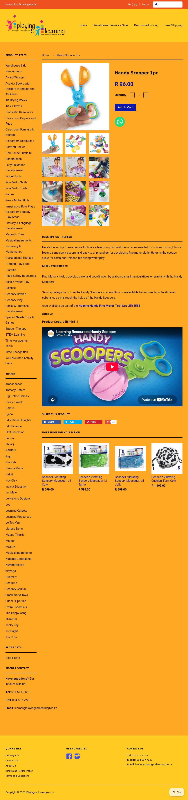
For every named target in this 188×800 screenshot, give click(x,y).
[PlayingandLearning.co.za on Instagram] (77, 757)
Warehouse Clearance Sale (110, 25)
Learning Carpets (16, 510)
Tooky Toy (12, 625)
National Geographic (18, 559)
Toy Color (12, 637)
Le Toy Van (13, 522)
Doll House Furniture (19, 153)
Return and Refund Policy (19, 770)
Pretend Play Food (18, 264)
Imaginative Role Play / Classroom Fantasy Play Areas (20, 212)
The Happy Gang (16, 613)
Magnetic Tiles (15, 234)
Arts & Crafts (14, 106)
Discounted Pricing (146, 25)
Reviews (67, 237)
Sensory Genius (16, 589)
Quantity (120, 95)
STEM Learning (15, 334)
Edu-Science (14, 426)
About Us (11, 765)
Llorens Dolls (14, 528)
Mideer (10, 541)
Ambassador (14, 384)
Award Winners (15, 77)
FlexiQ (10, 444)
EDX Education (15, 432)
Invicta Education (16, 486)
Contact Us (12, 760)
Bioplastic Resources (19, 112)
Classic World (14, 402)
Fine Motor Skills (16, 182)
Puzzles (11, 270)
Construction (14, 159)
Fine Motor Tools (16, 188)
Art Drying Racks (16, 100)
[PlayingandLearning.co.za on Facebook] (69, 757)
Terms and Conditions (17, 775)
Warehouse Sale (16, 65)
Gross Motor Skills (18, 200)
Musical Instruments (19, 240)
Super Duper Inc (16, 601)
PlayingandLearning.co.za (40, 792)
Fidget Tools (14, 176)
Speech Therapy (16, 328)
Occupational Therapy (19, 257)
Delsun (10, 408)
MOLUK (10, 547)
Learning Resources (18, 516)
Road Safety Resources (21, 276)
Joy (8, 504)
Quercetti (11, 577)
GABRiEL (11, 450)
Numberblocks (15, 565)
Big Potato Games (17, 396)
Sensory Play (14, 300)
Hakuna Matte (14, 468)
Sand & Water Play (17, 282)
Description (50, 237)
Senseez (11, 583)
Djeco (9, 414)
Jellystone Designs (18, 498)
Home (83, 25)
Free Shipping (173, 25)
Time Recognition (17, 352)
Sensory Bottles (16, 294)
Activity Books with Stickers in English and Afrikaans (20, 89)
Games (10, 194)
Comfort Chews (16, 147)
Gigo (8, 456)
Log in (145, 4)
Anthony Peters (15, 390)
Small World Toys (17, 595)
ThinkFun (11, 619)
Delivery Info (12, 755)
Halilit (9, 474)
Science (11, 288)
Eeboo (10, 438)
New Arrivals (14, 71)
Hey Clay (11, 480)
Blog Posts (13, 658)
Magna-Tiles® (15, 534)
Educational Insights (18, 420)
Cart (134, 4)
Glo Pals (11, 462)
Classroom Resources (20, 141)
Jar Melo (11, 492)
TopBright (12, 631)
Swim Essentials (16, 607)
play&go (11, 571)
